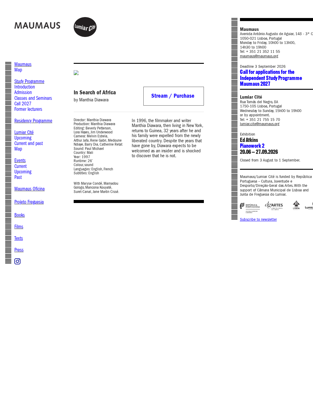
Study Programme (29, 81)
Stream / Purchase (172, 96)
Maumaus (22, 64)
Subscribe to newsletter (258, 219)
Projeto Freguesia (29, 202)
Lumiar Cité (24, 132)
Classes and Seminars (33, 98)
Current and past (28, 143)
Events (20, 160)
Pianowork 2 (252, 146)
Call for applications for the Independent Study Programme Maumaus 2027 (271, 78)
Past (18, 177)
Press (19, 250)
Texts (18, 238)
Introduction (24, 87)
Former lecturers (28, 109)
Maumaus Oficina (29, 189)
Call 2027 (22, 103)
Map (18, 70)
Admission (23, 92)
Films (18, 226)
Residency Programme (33, 121)
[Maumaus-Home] (51, 25)
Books (19, 215)
